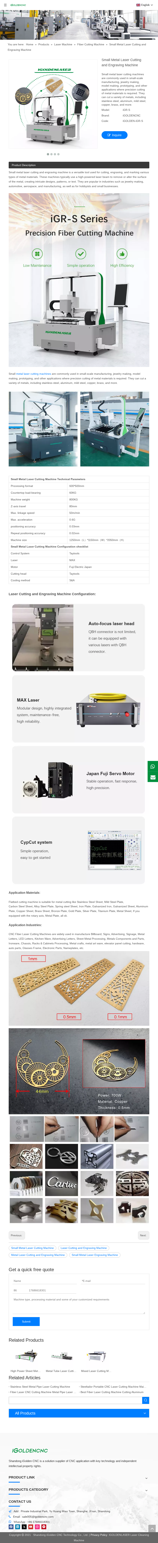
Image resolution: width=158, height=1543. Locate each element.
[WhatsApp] (152, 766)
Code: (105, 120)
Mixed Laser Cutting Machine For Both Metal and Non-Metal (97, 1371)
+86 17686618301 (38, 1521)
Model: (106, 109)
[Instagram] (37, 1526)
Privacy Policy (99, 1534)
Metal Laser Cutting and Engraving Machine (38, 1254)
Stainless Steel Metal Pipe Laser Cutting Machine (40, 1386)
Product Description (24, 165)
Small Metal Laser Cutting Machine (32, 1247)
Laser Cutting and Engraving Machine (84, 1247)
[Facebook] (11, 1526)
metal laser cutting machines (33, 373)
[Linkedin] (17, 1526)
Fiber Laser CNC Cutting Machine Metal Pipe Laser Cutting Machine (43, 1392)
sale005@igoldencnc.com (38, 1516)
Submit (26, 1321)
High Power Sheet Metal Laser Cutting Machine (26, 1371)
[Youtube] (30, 1526)
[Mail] (152, 777)
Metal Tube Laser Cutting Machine (61, 1371)
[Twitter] (24, 1526)
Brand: (106, 115)
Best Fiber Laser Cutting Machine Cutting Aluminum (112, 1392)
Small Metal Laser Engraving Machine (95, 1254)
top (152, 1528)
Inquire (117, 135)
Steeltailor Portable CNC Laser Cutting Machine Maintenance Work (114, 1386)
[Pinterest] (43, 1526)
